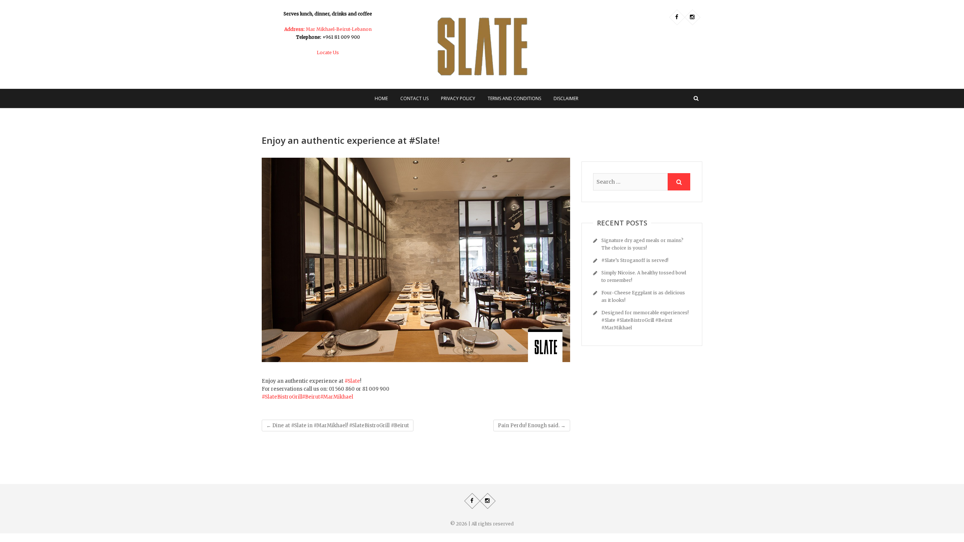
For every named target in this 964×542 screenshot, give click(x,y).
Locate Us (328, 52)
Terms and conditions (514, 98)
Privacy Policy (458, 98)
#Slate (352, 381)
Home (381, 98)
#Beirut (311, 397)
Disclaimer (566, 98)
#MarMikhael (336, 397)
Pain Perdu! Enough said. (532, 425)
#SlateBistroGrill (282, 397)
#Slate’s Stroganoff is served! (634, 260)
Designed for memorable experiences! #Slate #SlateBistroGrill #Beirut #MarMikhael (645, 320)
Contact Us (414, 98)
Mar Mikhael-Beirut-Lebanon (328, 29)
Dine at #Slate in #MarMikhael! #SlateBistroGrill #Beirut (337, 425)
